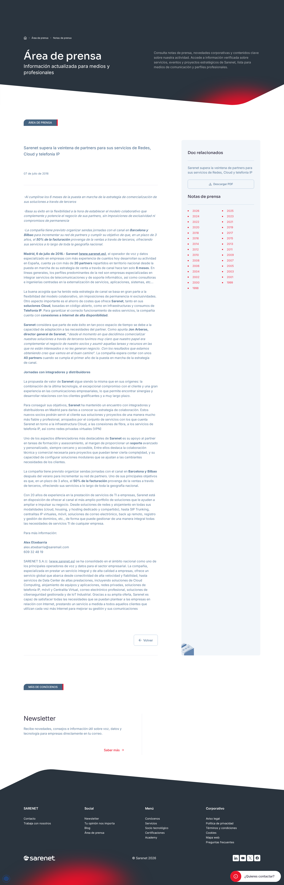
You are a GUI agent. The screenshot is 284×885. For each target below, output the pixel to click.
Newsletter (91, 818)
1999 (230, 282)
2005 (230, 266)
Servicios (151, 823)
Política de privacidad (219, 823)
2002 (195, 277)
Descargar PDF (223, 184)
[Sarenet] (40, 858)
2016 (195, 238)
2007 (230, 260)
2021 (230, 222)
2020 (195, 227)
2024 (195, 216)
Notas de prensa (62, 37)
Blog (87, 828)
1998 (195, 288)
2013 (230, 244)
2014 (195, 244)
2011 (230, 249)
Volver (148, 640)
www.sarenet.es (92, 254)
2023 (230, 216)
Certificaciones (155, 832)
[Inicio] (25, 37)
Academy (151, 837)
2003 (230, 271)
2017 (230, 233)
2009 (230, 255)
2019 (230, 227)
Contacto (30, 818)
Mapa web (212, 837)
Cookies (211, 832)
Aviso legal (213, 818)
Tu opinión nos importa (99, 823)
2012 (195, 249)
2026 (195, 210)
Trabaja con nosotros (37, 823)
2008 (195, 260)
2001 (230, 277)
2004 (196, 271)
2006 (195, 266)
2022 (195, 222)
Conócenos (152, 818)
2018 (195, 233)
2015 (230, 238)
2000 (196, 282)
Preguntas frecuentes (220, 842)
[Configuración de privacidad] (6, 879)
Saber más (112, 750)
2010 (195, 255)
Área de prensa (40, 37)
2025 (230, 210)
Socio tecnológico (156, 828)
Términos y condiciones (221, 828)
